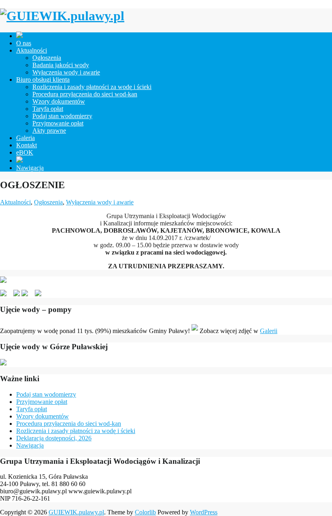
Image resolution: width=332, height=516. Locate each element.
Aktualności (31, 50)
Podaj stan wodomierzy (62, 116)
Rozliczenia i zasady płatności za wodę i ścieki (91, 86)
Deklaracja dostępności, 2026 (54, 438)
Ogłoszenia (46, 57)
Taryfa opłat (47, 108)
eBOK (24, 152)
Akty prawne (49, 130)
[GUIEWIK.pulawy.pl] (62, 15)
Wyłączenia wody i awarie (66, 72)
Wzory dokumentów (58, 101)
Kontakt (26, 145)
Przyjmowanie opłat (57, 123)
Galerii (268, 330)
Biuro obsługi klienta (43, 79)
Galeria (25, 137)
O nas (23, 43)
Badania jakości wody (60, 65)
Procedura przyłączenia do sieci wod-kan (84, 94)
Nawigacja (30, 167)
